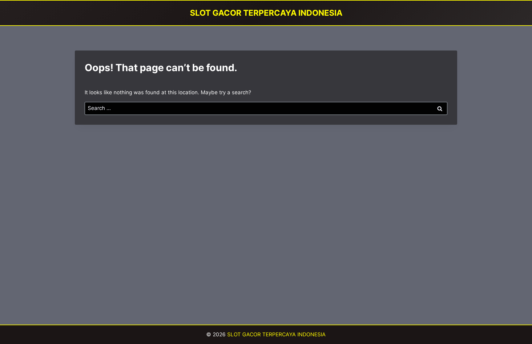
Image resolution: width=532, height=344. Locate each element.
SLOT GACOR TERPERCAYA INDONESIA (276, 334)
